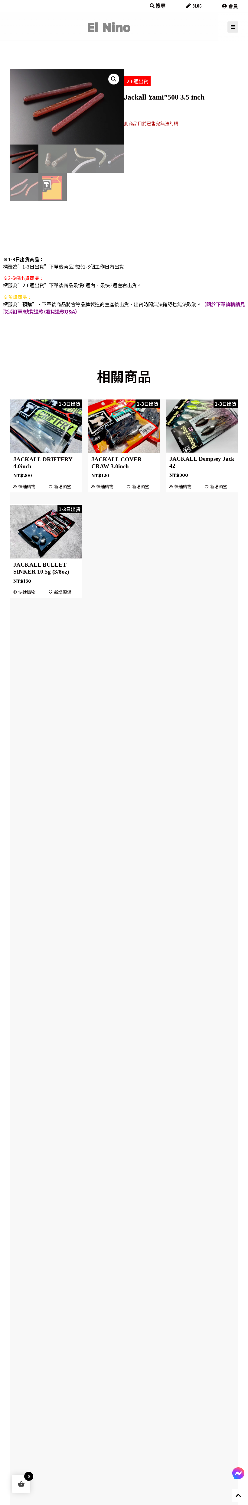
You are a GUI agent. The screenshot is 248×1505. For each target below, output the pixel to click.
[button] (113, 79)
